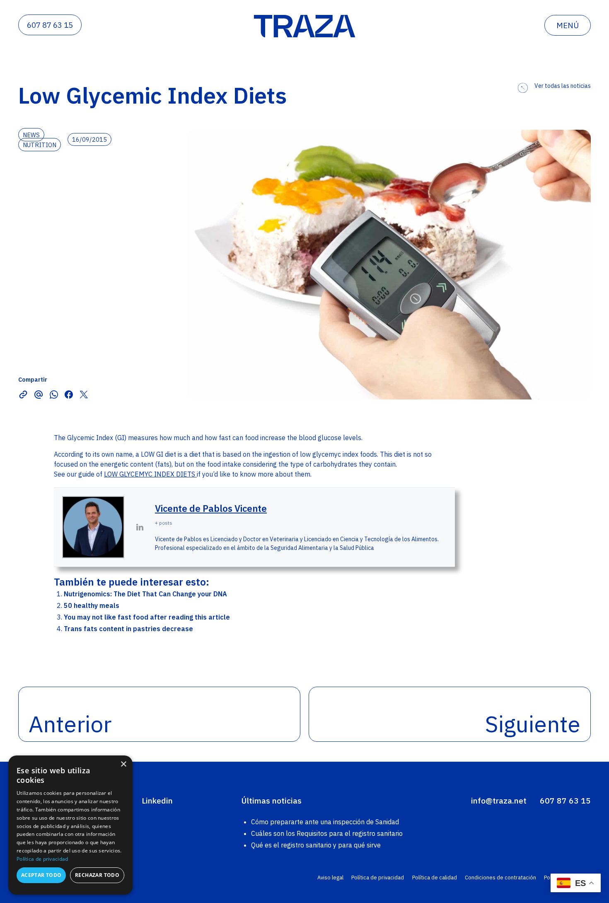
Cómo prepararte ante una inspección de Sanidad (325, 822)
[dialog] (70, 825)
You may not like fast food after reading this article (147, 617)
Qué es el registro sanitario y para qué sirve (316, 845)
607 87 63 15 (50, 25)
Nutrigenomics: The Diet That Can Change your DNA (145, 594)
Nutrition (39, 145)
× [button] (123, 764)
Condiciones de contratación (500, 877)
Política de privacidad (377, 877)
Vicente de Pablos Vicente (211, 508)
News (31, 135)
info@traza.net (499, 800)
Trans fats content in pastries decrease (128, 629)
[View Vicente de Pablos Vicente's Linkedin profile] (140, 527)
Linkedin (157, 800)
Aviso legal (330, 877)
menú (567, 25)
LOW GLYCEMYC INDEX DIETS (150, 474)
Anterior (70, 723)
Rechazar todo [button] (97, 875)
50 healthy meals (91, 605)
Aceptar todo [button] (41, 875)
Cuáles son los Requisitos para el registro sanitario (327, 833)
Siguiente (532, 723)
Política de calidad (434, 877)
